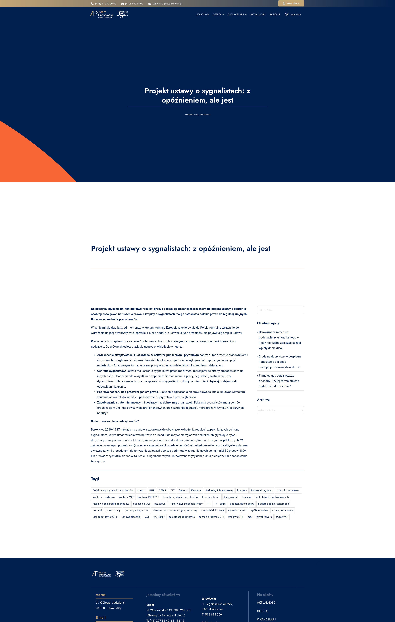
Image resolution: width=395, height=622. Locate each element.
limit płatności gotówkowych (272, 497)
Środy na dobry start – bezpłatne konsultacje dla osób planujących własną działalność (280, 362)
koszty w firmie (211, 497)
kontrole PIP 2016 (148, 497)
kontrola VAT (126, 497)
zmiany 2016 (235, 516)
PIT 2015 (220, 503)
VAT (147, 516)
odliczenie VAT (141, 503)
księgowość (231, 497)
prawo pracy (113, 510)
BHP (152, 490)
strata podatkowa (282, 510)
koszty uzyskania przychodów (180, 497)
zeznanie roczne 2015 (211, 516)
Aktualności (205, 114)
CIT (172, 490)
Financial (196, 490)
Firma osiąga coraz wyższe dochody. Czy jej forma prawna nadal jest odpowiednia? (279, 381)
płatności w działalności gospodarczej (174, 510)
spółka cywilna (259, 510)
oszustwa (160, 503)
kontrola (242, 490)
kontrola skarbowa (104, 497)
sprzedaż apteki (237, 510)
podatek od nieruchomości (273, 503)
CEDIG (162, 490)
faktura (183, 490)
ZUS (249, 516)
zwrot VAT (282, 516)
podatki (97, 510)
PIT (209, 503)
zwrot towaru (264, 516)
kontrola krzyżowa (261, 490)
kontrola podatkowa (288, 490)
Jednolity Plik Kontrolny (219, 490)
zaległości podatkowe (182, 516)
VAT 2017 (159, 516)
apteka (141, 490)
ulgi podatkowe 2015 (105, 516)
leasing (246, 497)
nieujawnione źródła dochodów (111, 503)
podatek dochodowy (242, 503)
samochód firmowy (212, 510)
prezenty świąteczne (136, 510)
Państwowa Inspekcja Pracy (186, 503)
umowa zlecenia (131, 516)
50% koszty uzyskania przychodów (113, 490)
